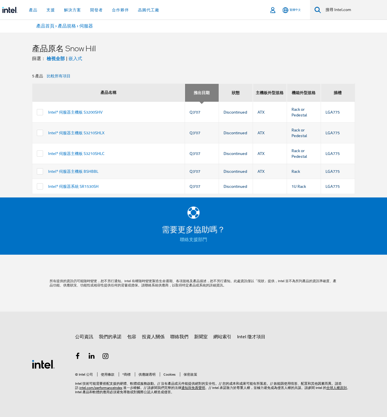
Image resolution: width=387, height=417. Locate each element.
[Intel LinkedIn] (92, 357)
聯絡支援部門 (193, 239)
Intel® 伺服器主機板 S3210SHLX (76, 132)
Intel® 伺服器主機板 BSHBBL (73, 171)
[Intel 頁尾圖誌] (43, 364)
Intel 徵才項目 (251, 337)
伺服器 (86, 26)
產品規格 (67, 26)
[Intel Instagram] (105, 357)
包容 (131, 337)
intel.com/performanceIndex (100, 388)
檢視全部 (56, 58)
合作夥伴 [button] (120, 9)
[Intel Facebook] (77, 357)
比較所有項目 (59, 75)
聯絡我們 (179, 337)
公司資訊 (84, 337)
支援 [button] (50, 9)
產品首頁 (45, 26)
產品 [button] (33, 9)
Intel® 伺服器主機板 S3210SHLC (76, 153)
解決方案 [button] (72, 9)
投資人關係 (153, 337)
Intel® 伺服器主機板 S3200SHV (75, 112)
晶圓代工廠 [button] (148, 9)
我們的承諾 (110, 337)
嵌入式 (75, 58)
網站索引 (222, 337)
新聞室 (201, 337)
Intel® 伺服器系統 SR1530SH (73, 186)
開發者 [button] (96, 9)
